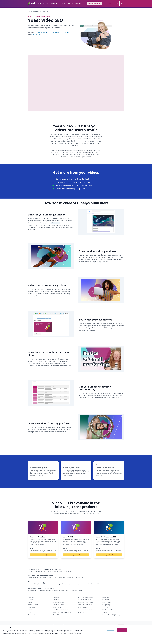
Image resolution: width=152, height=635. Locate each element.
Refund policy (79, 625)
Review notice (87, 625)
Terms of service (53, 625)
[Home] (29, 12)
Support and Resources (85, 597)
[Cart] (122, 3)
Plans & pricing (43, 3)
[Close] (149, 630)
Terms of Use (23, 630)
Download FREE (93, 3)
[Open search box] (110, 3)
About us (78, 3)
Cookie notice (70, 625)
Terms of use (62, 625)
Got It (122, 630)
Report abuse (96, 625)
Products (56, 597)
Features (36, 12)
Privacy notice (44, 625)
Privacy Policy (52, 633)
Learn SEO (54, 3)
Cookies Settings (111, 630)
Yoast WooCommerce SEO (61, 32)
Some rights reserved (33, 625)
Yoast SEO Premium (43, 32)
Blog (63, 3)
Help (69, 3)
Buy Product (42, 555)
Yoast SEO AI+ (36, 35)
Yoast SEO (31, 597)
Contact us (104, 625)
